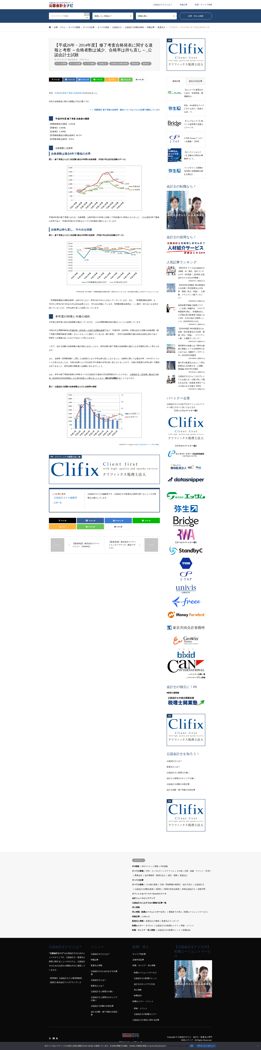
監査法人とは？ (173, 767)
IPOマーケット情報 (150, 866)
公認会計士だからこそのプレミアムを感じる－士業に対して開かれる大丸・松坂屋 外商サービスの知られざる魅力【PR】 (191, 381)
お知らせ (146, 916)
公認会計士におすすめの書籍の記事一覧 (149, 903)
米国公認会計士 (188, 889)
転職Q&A (186, 930)
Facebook (53, 1038)
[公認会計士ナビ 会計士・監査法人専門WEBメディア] (61, 5)
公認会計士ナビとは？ (162, 5)
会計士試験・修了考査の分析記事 (181, 790)
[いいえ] (257, 1046)
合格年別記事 (138, 960)
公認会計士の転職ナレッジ (168, 930)
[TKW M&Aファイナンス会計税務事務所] (186, 563)
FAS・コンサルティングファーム (160, 871)
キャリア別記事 (139, 954)
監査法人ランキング (170, 921)
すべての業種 (61, 64)
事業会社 (138, 875)
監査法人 (146, 64)
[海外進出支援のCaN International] (186, 666)
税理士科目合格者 (171, 889)
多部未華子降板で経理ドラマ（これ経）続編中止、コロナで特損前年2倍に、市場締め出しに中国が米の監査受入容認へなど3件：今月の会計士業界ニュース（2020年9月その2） (191, 313)
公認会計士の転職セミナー (167, 925)
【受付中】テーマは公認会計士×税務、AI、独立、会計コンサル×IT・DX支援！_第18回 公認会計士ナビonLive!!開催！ (191, 273)
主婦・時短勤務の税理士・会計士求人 (176, 884)
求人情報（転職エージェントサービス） (149, 912)
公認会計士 (103, 64)
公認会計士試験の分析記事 (178, 784)
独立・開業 (173, 875)
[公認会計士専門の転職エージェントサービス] (186, 210)
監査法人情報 (138, 921)
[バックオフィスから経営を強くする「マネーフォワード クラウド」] (186, 614)
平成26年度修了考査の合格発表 (68, 93)
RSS (57, 1038)
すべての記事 (75, 64)
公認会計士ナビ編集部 (65, 497)
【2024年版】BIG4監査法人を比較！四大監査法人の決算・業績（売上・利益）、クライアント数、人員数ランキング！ (191, 333)
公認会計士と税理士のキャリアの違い (104, 998)
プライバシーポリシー (177, 1046)
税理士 (159, 889)
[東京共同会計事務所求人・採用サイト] (186, 627)
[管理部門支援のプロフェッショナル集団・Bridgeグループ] (186, 521)
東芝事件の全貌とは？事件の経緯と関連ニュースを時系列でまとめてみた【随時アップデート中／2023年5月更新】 (191, 350)
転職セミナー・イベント (142, 925)
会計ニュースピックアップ (143, 898)
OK (191, 1046)
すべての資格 (89, 64)
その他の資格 (151, 884)
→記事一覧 (57, 503)
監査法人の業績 (152, 921)
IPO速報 (164, 866)
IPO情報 (135, 866)
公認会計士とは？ (174, 761)
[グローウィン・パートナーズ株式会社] (186, 640)
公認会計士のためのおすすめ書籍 (104, 972)
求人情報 (136, 907)
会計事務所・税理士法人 (155, 875)
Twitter (50, 1038)
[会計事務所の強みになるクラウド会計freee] (186, 602)
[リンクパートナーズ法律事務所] (186, 454)
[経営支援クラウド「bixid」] (186, 653)
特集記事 (183, 5)
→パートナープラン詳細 (195, 677)
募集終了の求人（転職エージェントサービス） (189, 912)
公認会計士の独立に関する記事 (146, 1020)
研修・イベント (187, 925)
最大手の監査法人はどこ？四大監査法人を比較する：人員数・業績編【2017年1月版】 (191, 365)
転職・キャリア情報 (203, 5)
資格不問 (201, 889)
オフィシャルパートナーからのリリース (149, 894)
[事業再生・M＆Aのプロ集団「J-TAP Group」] (186, 576)
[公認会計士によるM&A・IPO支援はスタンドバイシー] (186, 550)
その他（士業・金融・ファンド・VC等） (194, 871)
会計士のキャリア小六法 (144, 984)
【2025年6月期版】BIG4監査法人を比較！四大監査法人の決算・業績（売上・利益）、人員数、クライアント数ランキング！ (191, 291)
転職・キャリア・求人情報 (143, 930)
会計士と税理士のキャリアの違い (181, 778)
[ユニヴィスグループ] (186, 589)
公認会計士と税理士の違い (178, 773)
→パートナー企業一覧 (196, 674)
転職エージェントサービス (145, 972)
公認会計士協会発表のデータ (142, 444)
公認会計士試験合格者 (119, 64)
